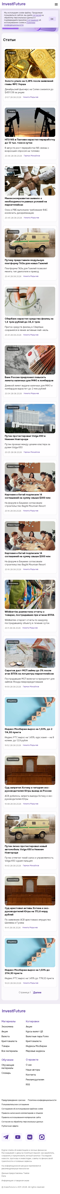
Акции (10, 1114)
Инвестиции (13, 466)
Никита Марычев (30, 97)
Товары (11, 53)
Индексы (12, 701)
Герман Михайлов (32, 156)
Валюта (11, 997)
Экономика (13, 170)
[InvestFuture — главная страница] (14, 4)
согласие (37, 15)
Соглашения (32, 20)
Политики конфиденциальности (19, 23)
